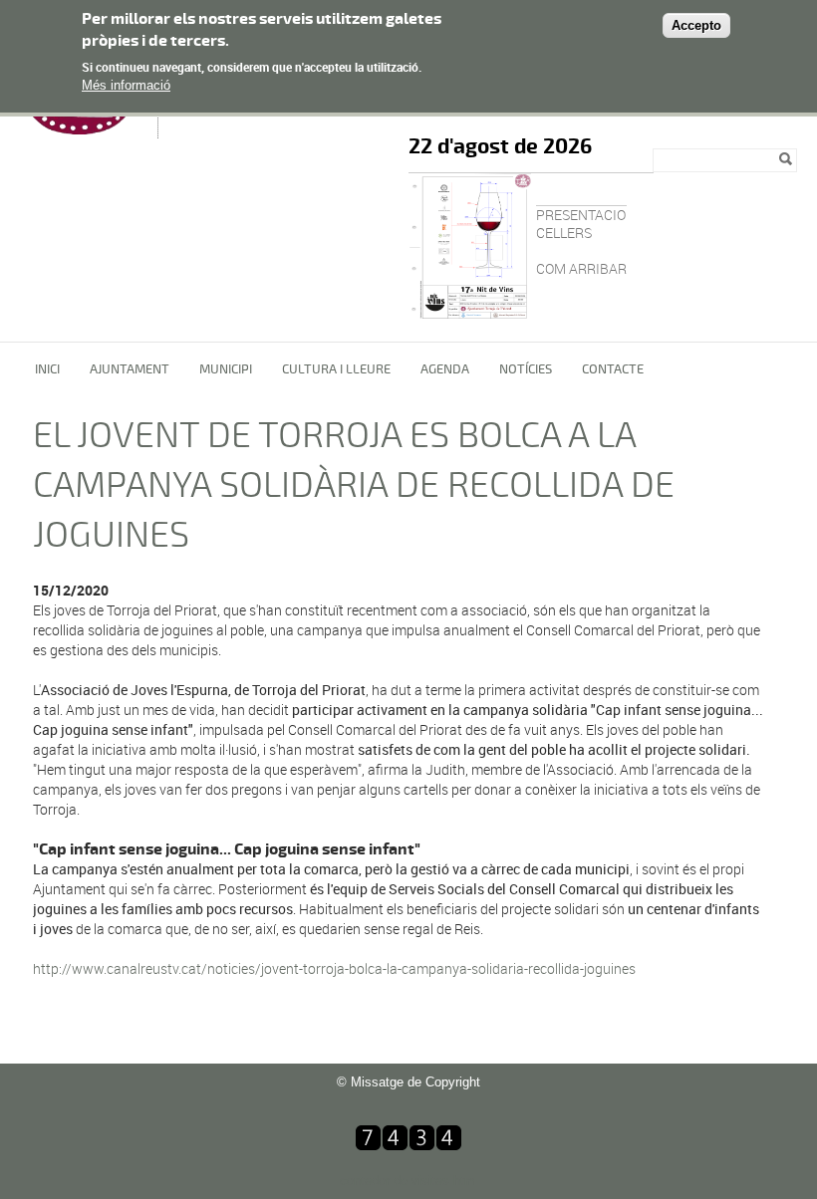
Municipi (225, 369)
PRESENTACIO (581, 214)
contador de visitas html (409, 1180)
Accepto (696, 25)
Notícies (525, 369)
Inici (47, 369)
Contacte (613, 369)
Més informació (126, 85)
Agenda (444, 369)
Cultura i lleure (336, 369)
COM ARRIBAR (581, 268)
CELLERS (564, 232)
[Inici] (83, 129)
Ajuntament (129, 369)
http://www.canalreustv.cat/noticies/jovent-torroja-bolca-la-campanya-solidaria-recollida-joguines (334, 968)
